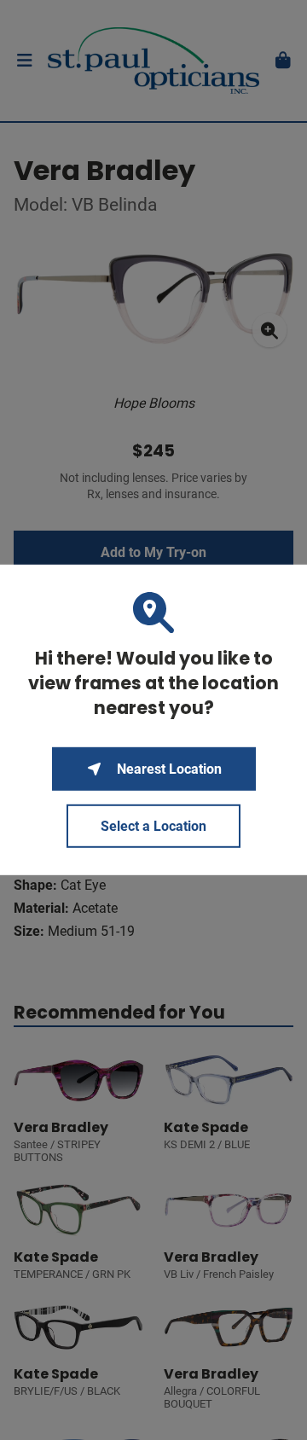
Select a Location (153, 826)
